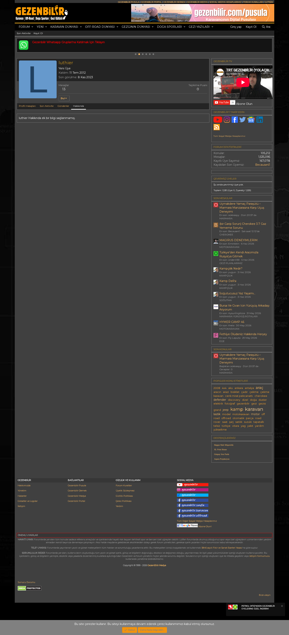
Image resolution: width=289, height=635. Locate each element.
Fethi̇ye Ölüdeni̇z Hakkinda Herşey (243, 334)
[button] (32, 27)
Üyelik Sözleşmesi (125, 490)
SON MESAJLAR (223, 198)
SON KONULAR (223, 349)
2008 (217, 388)
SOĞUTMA (225, 300)
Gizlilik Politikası (124, 496)
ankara (239, 388)
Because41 (262, 164)
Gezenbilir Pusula (77, 485)
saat (224, 421)
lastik (217, 414)
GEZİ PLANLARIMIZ (230, 263)
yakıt (250, 425)
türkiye (226, 425)
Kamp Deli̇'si (227, 281)
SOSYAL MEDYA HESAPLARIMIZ (225, 2)
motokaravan (240, 414)
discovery (234, 399)
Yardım (119, 506)
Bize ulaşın (265, 595)
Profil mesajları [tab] (27, 105)
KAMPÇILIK (226, 275)
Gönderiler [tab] (63, 105)
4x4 (224, 388)
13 (63, 89)
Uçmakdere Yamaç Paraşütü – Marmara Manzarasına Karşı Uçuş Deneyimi (241, 207)
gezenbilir (243, 403)
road (258, 418)
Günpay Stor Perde (221, 454)
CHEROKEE (226, 234)
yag (243, 425)
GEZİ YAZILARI (199, 27)
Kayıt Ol (38, 33)
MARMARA (226, 218)
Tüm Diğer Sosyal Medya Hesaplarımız (197, 521)
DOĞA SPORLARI (169, 27)
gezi (254, 403)
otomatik (238, 418)
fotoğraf (230, 403)
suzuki (248, 421)
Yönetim (22, 490)
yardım (259, 425)
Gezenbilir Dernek (77, 490)
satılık (238, 421)
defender (220, 400)
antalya (249, 388)
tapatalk (258, 421)
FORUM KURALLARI (253, 2)
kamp (236, 409)
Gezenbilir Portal (76, 501)
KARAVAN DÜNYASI (64, 27)
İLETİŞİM (269, 2)
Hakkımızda (24, 485)
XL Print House (220, 449)
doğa (253, 399)
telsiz (217, 425)
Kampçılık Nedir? (230, 268)
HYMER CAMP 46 (231, 322)
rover (217, 421)
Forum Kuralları (124, 485)
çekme (254, 391)
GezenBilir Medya (157, 565)
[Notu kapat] (281, 606)
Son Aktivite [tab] (46, 105)
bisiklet (235, 391)
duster (263, 399)
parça (249, 418)
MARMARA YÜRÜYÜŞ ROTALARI (238, 316)
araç (259, 387)
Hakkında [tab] (78, 105)
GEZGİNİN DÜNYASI (136, 27)
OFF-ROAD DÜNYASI (100, 27)
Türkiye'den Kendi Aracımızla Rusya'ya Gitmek (238, 254)
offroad (226, 418)
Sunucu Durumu (26, 582)
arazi (226, 391)
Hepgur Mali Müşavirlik (223, 445)
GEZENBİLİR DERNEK (174, 2)
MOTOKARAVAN (229, 246)
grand (217, 409)
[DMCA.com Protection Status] (29, 590)
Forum (24, 27)
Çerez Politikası (124, 501)
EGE (222, 341)
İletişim (21, 506)
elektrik (218, 403)
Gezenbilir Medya (77, 496)
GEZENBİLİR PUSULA (128, 2)
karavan (254, 409)
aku (230, 388)
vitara (235, 425)
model (226, 414)
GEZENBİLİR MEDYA (197, 2)
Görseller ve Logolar (28, 501)
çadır (244, 391)
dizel (245, 399)
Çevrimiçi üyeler (225, 178)
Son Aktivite (23, 33)
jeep (226, 410)
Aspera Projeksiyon (221, 459)
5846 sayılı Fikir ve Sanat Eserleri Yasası (222, 547)
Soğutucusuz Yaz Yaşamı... (237, 293)
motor (255, 414)
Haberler (22, 496)
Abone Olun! (205, 526)
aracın (217, 391)
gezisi (262, 403)
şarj (231, 421)
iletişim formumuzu (259, 556)
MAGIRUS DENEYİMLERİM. (238, 240)
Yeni (40, 27)
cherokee (261, 395)
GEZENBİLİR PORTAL (151, 2)
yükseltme (220, 429)
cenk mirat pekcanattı (239, 395)
